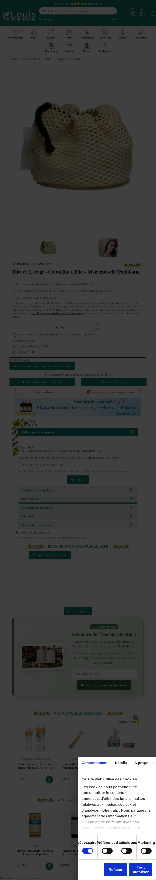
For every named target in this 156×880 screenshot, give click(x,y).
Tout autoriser (141, 869)
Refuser (115, 870)
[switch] (107, 851)
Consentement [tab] (94, 763)
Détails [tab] (121, 763)
